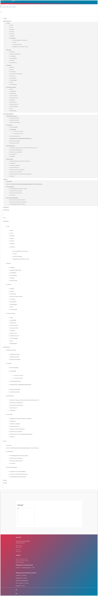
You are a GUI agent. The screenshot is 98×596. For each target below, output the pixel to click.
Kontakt (6, 4)
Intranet (7, 5)
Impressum (18, 549)
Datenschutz (18, 551)
